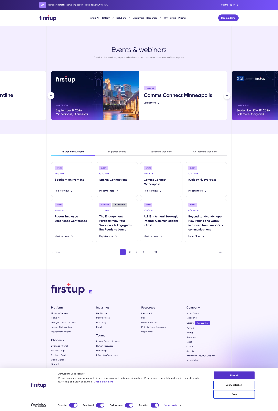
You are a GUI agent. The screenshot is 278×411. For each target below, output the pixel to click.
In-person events (117, 151)
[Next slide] (227, 95)
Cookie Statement (103, 381)
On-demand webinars (205, 151)
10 (155, 252)
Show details (170, 405)
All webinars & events (73, 151)
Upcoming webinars (161, 151)
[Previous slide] (50, 95)
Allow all (234, 375)
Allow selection (234, 385)
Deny (234, 394)
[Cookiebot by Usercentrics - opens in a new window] (38, 405)
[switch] (100, 405)
